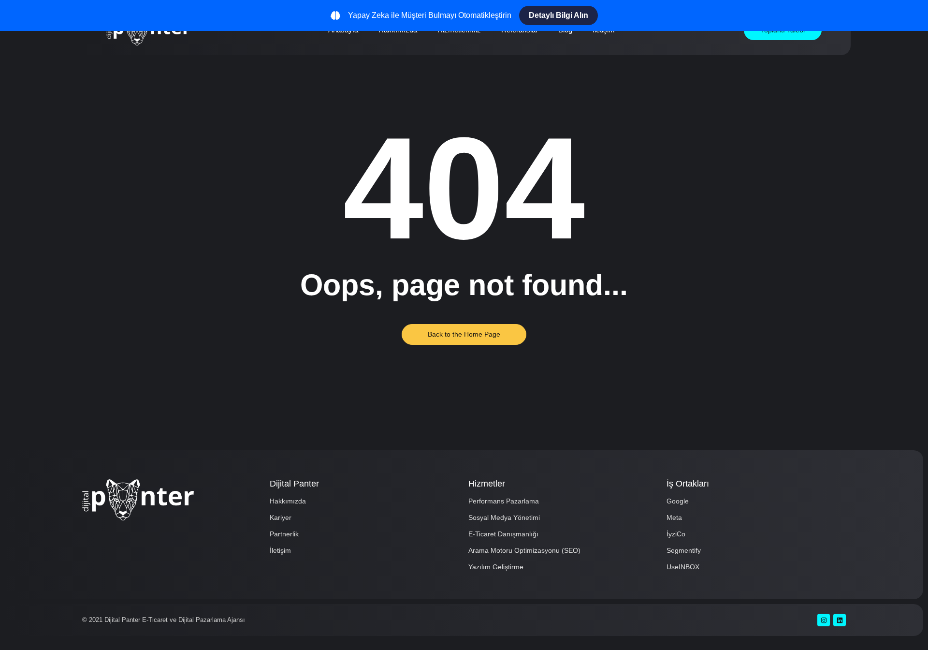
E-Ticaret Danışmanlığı (503, 534)
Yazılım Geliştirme (495, 567)
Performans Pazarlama (503, 501)
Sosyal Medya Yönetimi (504, 517)
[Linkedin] (839, 620)
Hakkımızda (288, 501)
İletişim (280, 550)
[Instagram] (823, 620)
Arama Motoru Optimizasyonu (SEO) (524, 550)
